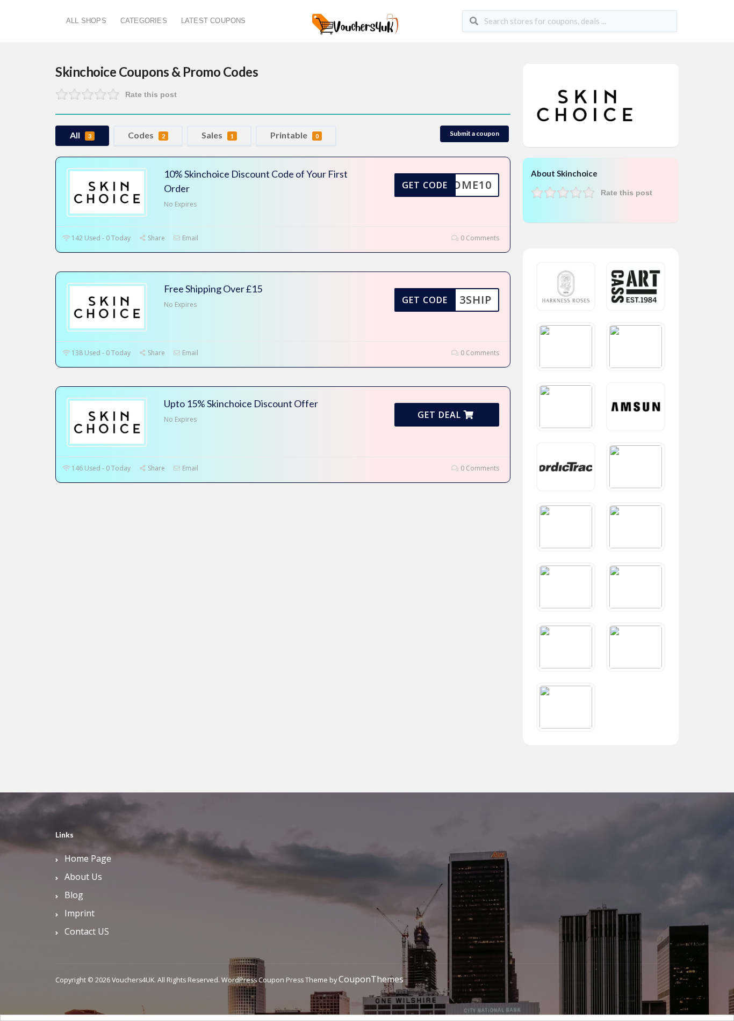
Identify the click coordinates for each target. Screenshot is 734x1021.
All (80, 135)
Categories (143, 21)
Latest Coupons (213, 21)
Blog (73, 895)
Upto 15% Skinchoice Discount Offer (241, 403)
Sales (218, 135)
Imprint (79, 913)
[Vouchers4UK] (355, 20)
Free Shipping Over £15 (213, 289)
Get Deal (441, 415)
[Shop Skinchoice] (584, 104)
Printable (294, 135)
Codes (146, 135)
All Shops (86, 21)
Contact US (86, 931)
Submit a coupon (474, 133)
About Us (83, 877)
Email (189, 238)
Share (155, 238)
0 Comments (479, 238)
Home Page (87, 858)
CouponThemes (371, 979)
